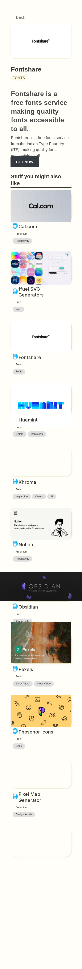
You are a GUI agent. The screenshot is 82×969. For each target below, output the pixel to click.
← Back (18, 17)
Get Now (24, 162)
